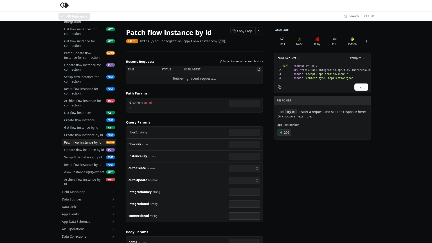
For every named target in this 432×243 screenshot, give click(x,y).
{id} (221, 41)
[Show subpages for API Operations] (113, 229)
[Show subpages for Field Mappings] (113, 192)
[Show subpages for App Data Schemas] (113, 221)
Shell (282, 44)
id (129, 102)
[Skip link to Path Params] (123, 93)
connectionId (138, 216)
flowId (133, 132)
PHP (334, 44)
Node (299, 44)
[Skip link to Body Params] (123, 232)
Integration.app (88, 6)
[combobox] (244, 103)
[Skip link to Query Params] (123, 122)
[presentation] (327, 72)
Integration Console (121, 6)
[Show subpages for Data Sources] (113, 199)
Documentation (153, 6)
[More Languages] (366, 41)
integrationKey (140, 192)
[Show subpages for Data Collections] (113, 236)
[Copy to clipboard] (230, 41)
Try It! (361, 87)
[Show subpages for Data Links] (113, 207)
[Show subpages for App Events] (113, 214)
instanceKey (137, 156)
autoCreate (137, 168)
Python (352, 44)
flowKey (134, 144)
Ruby (317, 44)
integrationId (138, 204)
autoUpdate (137, 180)
